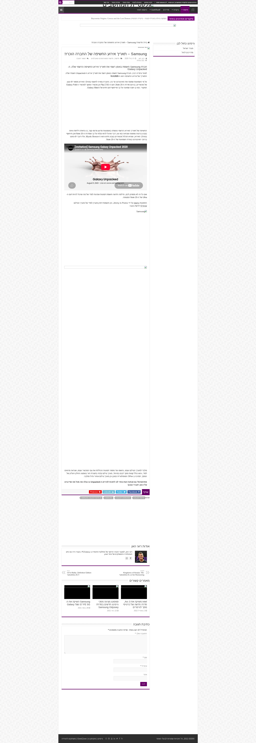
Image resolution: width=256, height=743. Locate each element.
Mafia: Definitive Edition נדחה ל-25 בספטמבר (79, 573)
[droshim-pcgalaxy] (128, 31)
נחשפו (136, 203)
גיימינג (100, 739)
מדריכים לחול (187, 52)
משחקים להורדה (69, 739)
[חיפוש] (60, 2)
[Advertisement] (105, 110)
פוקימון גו (92, 739)
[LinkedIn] (114, 738)
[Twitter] (117, 738)
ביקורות (176, 10)
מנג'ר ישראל (188, 48)
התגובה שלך (141, 633)
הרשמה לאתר (142, 10)
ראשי (192, 9)
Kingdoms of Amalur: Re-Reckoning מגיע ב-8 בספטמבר (131, 573)
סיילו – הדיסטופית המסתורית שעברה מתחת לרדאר (146, 18)
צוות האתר (126, 2)
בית (146, 42)
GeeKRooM (155, 10)
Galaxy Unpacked (123, 498)
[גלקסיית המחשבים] (128, 6)
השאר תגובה (81, 58)
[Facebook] (119, 738)
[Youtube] (112, 738)
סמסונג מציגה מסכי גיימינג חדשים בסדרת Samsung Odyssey (107, 604)
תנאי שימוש (148, 2)
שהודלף (143, 206)
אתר (145, 674)
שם (145, 657)
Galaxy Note (139, 498)
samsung (108, 498)
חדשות (185, 10)
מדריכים (166, 10)
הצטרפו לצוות (137, 2)
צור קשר (106, 2)
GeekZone (82, 739)
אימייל (143, 666)
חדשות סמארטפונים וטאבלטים (102, 58)
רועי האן (142, 58)
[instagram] (106, 738)
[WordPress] (109, 738)
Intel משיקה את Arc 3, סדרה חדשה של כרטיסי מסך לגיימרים (135, 604)
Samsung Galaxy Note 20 (91, 498)
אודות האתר (116, 2)
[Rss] (122, 738)
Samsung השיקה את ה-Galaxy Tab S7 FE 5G (78, 603)
